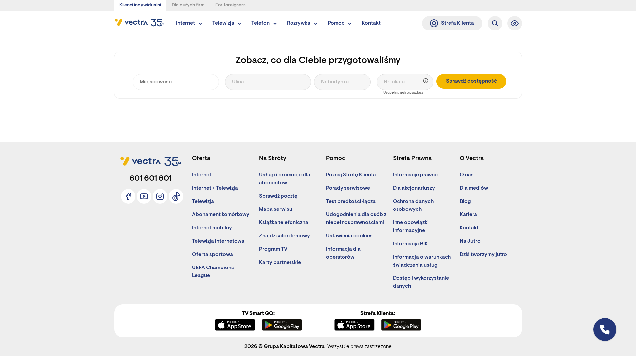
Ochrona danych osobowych (413, 205)
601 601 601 (151, 179)
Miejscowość (152, 70)
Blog (465, 201)
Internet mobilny (212, 228)
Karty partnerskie (280, 262)
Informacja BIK (410, 244)
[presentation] (176, 82)
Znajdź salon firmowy (284, 236)
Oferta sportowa (212, 254)
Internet (201, 175)
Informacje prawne (415, 175)
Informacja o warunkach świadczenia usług (422, 261)
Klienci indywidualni (140, 5)
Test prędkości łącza (351, 201)
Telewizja (203, 201)
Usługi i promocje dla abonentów (284, 179)
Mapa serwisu (275, 209)
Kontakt (469, 228)
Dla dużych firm (188, 5)
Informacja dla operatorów (343, 253)
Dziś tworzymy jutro (483, 254)
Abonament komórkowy (220, 214)
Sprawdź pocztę (278, 196)
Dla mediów (474, 188)
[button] (514, 23)
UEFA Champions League (213, 271)
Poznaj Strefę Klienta (351, 175)
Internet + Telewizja (215, 188)
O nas (467, 175)
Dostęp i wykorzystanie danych (421, 282)
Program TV (273, 249)
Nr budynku (332, 70)
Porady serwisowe (348, 188)
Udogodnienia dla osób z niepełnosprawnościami (356, 218)
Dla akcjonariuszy (414, 188)
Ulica (236, 70)
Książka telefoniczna (283, 222)
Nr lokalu (391, 70)
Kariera (468, 214)
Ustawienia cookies (349, 236)
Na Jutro (470, 241)
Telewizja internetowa (218, 241)
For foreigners (230, 5)
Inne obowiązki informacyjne (411, 226)
